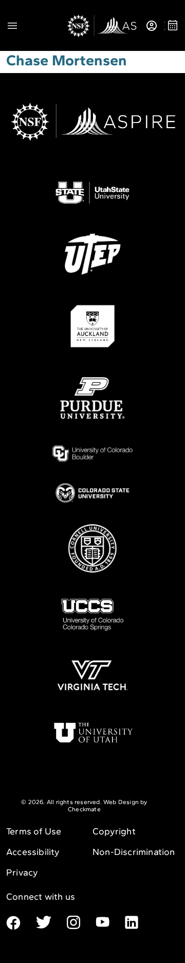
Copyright (114, 831)
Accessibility (33, 852)
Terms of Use (33, 831)
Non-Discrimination (133, 852)
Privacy (22, 872)
